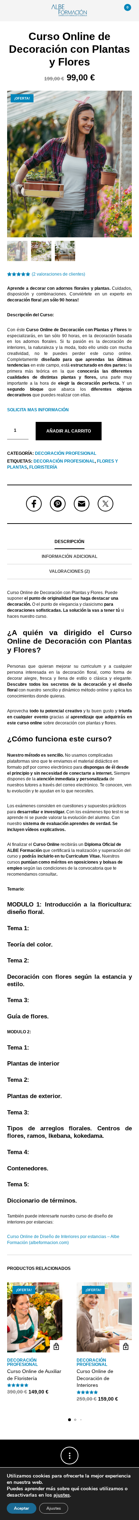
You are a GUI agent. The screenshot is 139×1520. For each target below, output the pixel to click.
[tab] (69, 542)
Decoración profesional (65, 453)
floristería (43, 467)
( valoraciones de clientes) (58, 274)
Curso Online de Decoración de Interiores (95, 1378)
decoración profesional (64, 461)
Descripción (69, 541)
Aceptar (21, 1508)
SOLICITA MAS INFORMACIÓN (38, 409)
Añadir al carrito (68, 431)
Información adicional (69, 556)
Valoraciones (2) (69, 571)
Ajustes (53, 1508)
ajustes (61, 1495)
